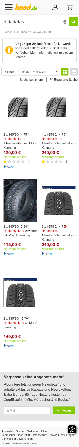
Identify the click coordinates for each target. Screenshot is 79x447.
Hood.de (27, 7)
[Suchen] (73, 21)
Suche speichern (31, 79)
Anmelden (64, 410)
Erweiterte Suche (66, 79)
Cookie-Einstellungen (62, 435)
